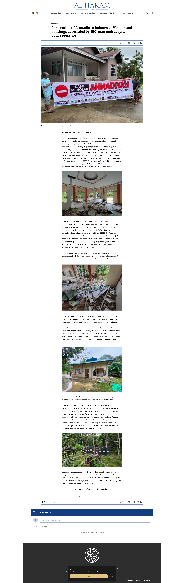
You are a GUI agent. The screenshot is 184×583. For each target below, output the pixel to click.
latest (36, 526)
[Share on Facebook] (141, 43)
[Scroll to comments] (129, 43)
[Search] (147, 13)
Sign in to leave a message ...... (50, 520)
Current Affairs (71, 13)
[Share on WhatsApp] (138, 43)
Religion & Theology (88, 13)
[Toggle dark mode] (37, 13)
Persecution (96, 496)
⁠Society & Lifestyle (127, 13)
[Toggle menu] (32, 13)
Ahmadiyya (48, 496)
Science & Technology (108, 13)
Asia (57, 23)
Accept (89, 576)
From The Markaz (54, 13)
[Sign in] (152, 13)
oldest (43, 526)
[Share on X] (134, 43)
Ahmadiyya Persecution (73, 496)
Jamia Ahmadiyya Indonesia (85, 496)
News (53, 23)
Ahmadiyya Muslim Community (59, 496)
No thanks (111, 576)
